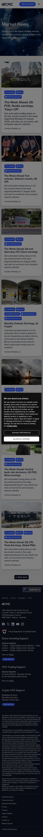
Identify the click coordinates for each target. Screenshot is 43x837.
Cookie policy (12, 426)
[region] (21, 418)
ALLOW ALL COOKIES (21, 439)
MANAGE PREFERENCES (21, 432)
